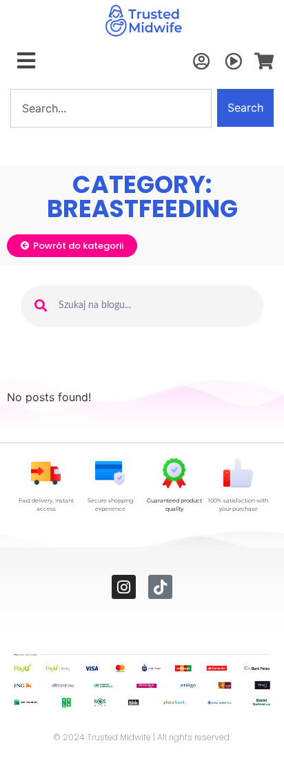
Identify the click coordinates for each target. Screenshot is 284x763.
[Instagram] (124, 587)
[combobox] (111, 108)
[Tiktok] (160, 587)
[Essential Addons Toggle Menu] (26, 61)
